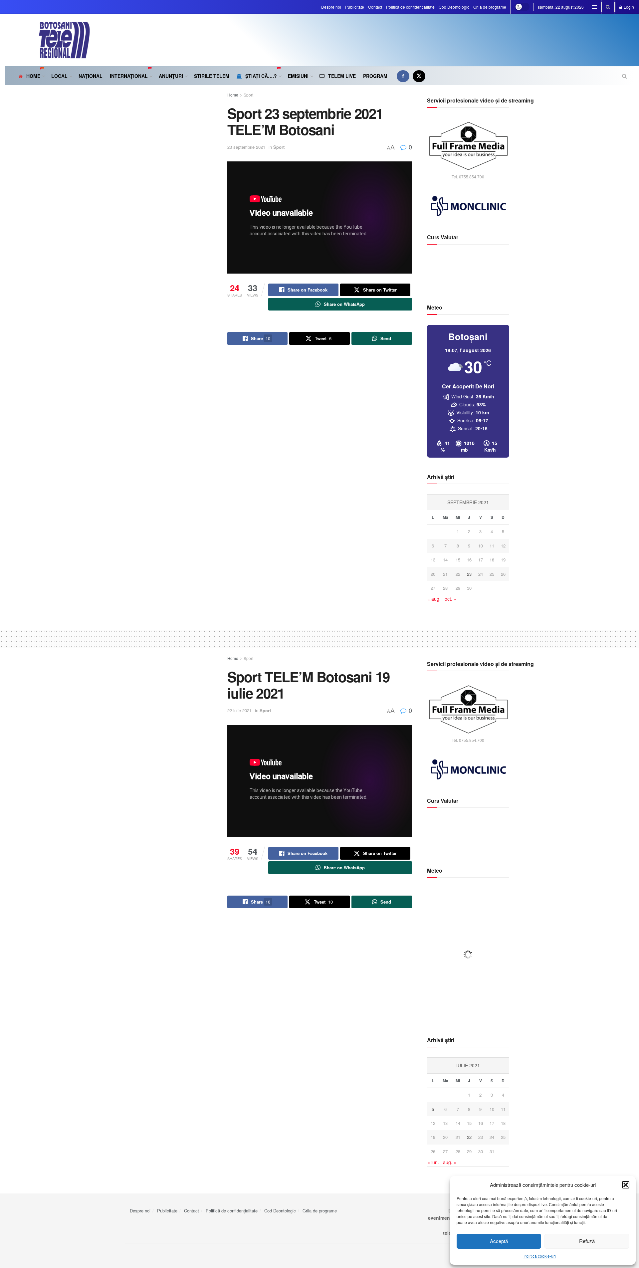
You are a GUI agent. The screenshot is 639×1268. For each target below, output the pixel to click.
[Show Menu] (594, 7)
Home (33, 76)
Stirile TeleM (211, 76)
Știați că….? (261, 76)
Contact (375, 7)
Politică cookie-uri (540, 1256)
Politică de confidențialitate (410, 7)
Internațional (129, 76)
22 (469, 1137)
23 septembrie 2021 (246, 147)
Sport (248, 95)
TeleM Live (342, 76)
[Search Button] (608, 7)
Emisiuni (298, 76)
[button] (625, 1184)
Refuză (587, 1240)
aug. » (449, 1162)
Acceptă (499, 1240)
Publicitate (354, 7)
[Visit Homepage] (47, 40)
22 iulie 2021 (239, 710)
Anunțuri (171, 76)
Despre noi (331, 7)
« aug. (434, 598)
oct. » (450, 598)
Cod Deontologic (454, 7)
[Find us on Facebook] (403, 76)
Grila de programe (489, 7)
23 (469, 574)
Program (375, 76)
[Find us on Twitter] (419, 76)
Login (628, 7)
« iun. (433, 1162)
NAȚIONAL (91, 76)
